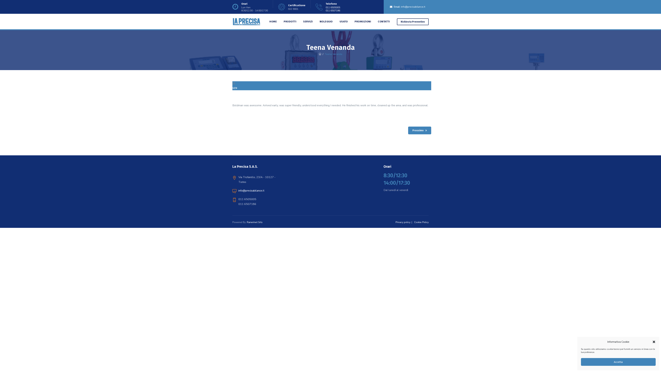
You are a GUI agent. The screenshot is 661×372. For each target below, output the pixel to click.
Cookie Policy (421, 222)
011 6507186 (333, 10)
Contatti (384, 21)
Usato (344, 21)
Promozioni (363, 21)
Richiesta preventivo (413, 21)
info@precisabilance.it (413, 6)
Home (273, 21)
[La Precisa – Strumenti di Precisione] (246, 21)
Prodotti (290, 21)
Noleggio (326, 21)
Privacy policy (403, 222)
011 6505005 (333, 7)
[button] (654, 342)
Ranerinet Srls (255, 222)
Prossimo (418, 130)
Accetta (618, 362)
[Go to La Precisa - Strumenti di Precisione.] (320, 54)
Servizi (308, 21)
